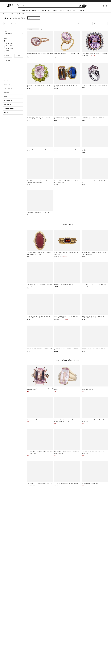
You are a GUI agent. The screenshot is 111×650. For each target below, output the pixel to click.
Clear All (41, 29)
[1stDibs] (8, 5)
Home (4, 13)
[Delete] (38, 29)
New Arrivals (26, 10)
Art (49, 10)
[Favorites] (103, 6)
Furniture (35, 10)
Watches (61, 10)
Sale (87, 10)
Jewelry (54, 10)
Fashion (68, 10)
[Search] (21, 24)
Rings (13, 13)
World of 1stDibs (78, 10)
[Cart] (106, 6)
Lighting (43, 10)
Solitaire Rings (19, 13)
